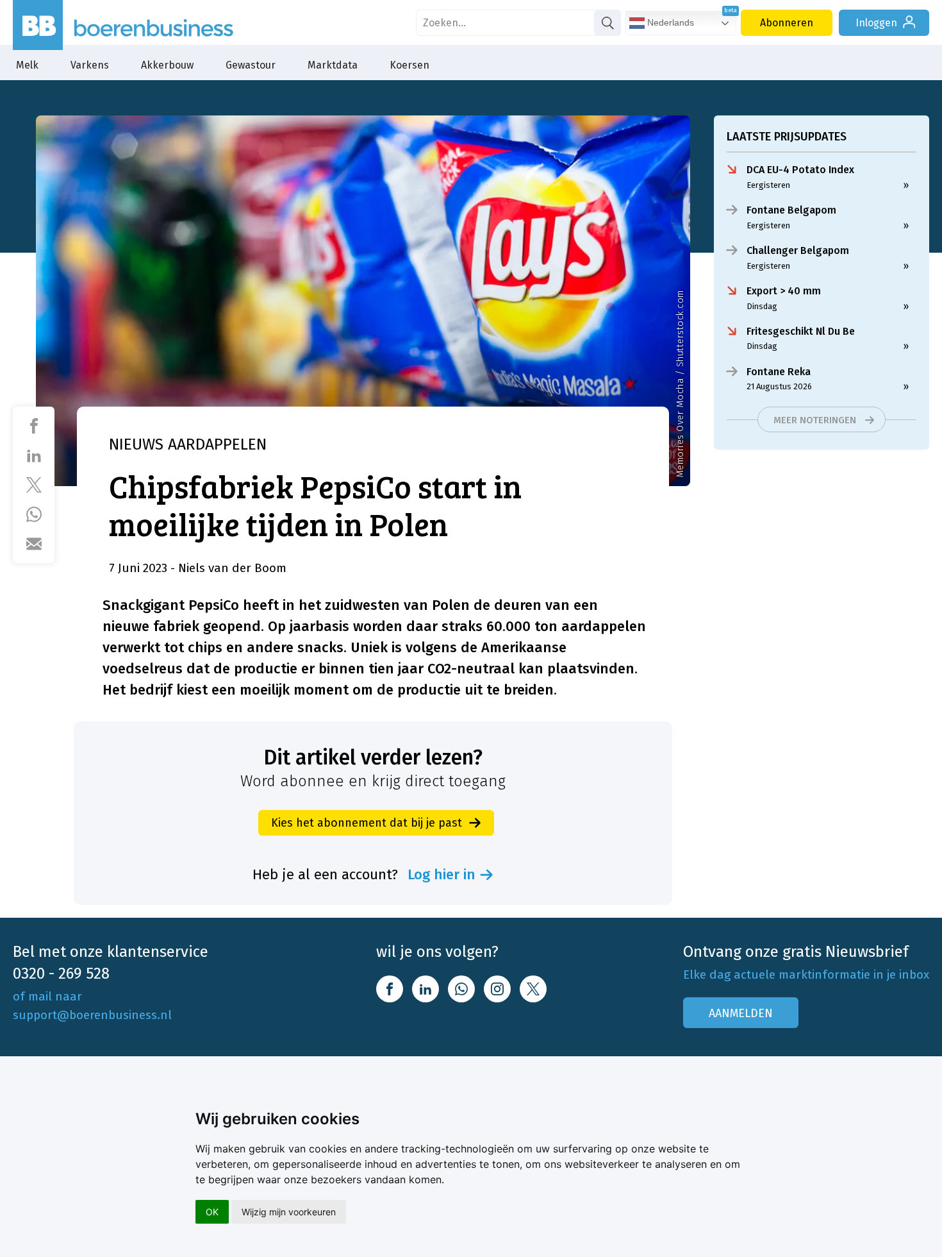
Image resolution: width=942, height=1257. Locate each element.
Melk (27, 65)
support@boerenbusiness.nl (92, 1015)
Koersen (409, 65)
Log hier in (441, 875)
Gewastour (251, 65)
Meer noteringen (814, 420)
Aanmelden (741, 1013)
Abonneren (786, 23)
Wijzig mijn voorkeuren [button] (289, 1211)
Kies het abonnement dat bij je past (366, 823)
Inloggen (876, 23)
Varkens (89, 65)
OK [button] (212, 1211)
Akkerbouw (167, 65)
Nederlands (669, 22)
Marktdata (333, 65)
